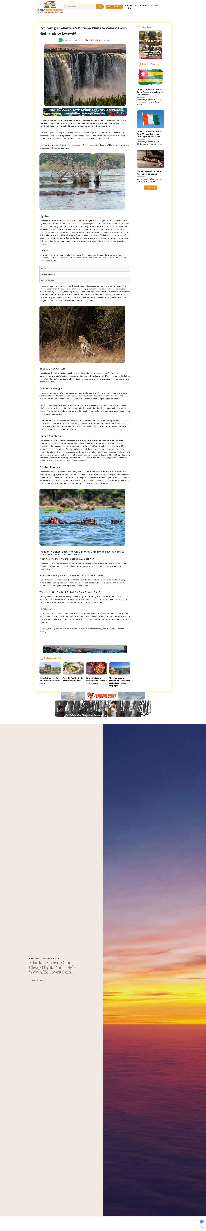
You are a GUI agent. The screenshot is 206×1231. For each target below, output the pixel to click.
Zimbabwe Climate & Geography (100, 40)
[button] (150, 188)
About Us (154, 5)
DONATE (129, 8)
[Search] (100, 6)
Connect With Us (38, 980)
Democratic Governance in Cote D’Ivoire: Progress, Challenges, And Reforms (149, 134)
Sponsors (143, 5)
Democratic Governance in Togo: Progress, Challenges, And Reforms (150, 92)
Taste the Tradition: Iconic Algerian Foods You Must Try (73, 680)
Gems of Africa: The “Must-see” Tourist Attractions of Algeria (49, 680)
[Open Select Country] (121, 6)
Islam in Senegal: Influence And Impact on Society (149, 172)
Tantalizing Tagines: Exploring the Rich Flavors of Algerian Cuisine (96, 680)
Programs (129, 5)
